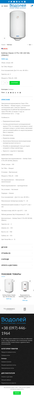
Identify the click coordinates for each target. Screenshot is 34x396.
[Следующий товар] (32, 45)
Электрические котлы (7, 368)
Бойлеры (9, 44)
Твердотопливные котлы (8, 352)
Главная (3, 44)
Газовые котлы (5, 355)
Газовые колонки (6, 361)
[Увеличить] (4, 38)
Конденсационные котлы (8, 365)
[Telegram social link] (24, 1)
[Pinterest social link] (16, 1)
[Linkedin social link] (19, 1)
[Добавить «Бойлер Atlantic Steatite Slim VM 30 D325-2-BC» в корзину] (14, 281)
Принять (17, 393)
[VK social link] (22, 1)
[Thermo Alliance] (9, 309)
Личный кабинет (6, 380)
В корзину (14, 82)
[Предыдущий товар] (28, 45)
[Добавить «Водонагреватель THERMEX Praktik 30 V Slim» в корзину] (30, 281)
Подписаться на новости (8, 383)
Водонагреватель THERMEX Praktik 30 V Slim (25, 296)
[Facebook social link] (9, 1)
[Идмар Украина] (25, 309)
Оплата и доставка (7, 376)
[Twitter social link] (11, 1)
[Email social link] (14, 1)
